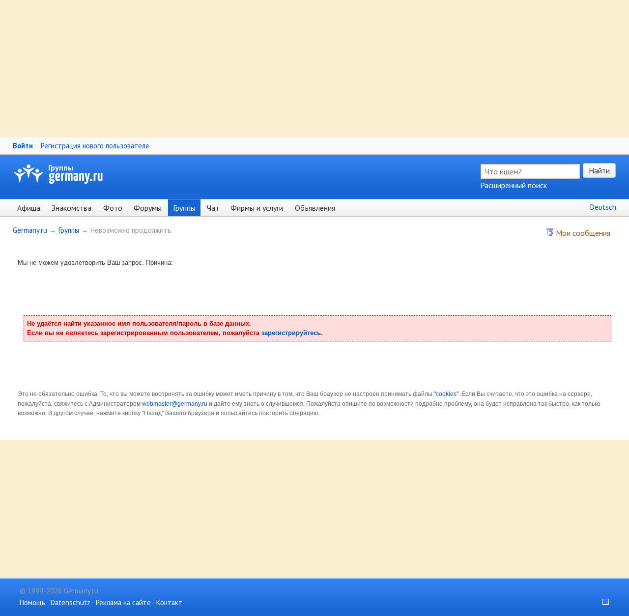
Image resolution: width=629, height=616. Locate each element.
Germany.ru (30, 230)
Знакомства (71, 208)
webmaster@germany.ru (174, 403)
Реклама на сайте (123, 602)
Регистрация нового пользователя (95, 145)
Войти (23, 145)
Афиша (28, 208)
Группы (60, 167)
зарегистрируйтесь (291, 332)
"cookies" (446, 394)
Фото (112, 208)
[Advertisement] (295, 69)
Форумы (148, 208)
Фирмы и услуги (256, 208)
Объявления (315, 208)
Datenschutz (70, 602)
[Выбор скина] (602, 602)
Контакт (169, 602)
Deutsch (603, 207)
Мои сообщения (582, 233)
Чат (213, 208)
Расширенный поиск (513, 185)
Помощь (32, 602)
